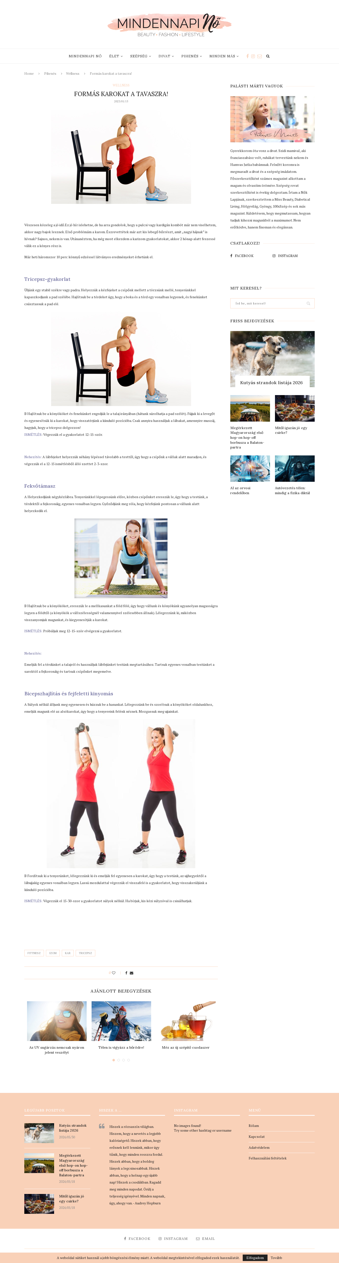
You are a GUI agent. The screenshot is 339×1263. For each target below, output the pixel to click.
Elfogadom (255, 1257)
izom (53, 953)
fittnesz (34, 953)
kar (67, 953)
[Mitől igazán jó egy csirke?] (295, 408)
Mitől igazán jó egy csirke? (291, 430)
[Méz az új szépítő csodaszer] (186, 1021)
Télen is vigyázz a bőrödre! (121, 1047)
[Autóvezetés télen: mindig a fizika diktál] (295, 468)
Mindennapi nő (85, 56)
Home (29, 74)
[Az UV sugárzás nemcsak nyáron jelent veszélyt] (57, 1021)
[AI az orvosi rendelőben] (250, 468)
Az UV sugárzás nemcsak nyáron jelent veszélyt (56, 1050)
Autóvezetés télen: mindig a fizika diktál (292, 490)
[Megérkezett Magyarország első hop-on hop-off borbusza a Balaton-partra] (250, 408)
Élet (114, 56)
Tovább (276, 1258)
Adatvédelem (259, 1147)
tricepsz (85, 953)
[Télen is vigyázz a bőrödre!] (121, 1021)
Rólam (254, 1125)
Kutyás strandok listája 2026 (271, 382)
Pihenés (190, 56)
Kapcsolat (257, 1136)
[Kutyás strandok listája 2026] (272, 359)
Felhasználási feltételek (268, 1158)
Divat (164, 56)
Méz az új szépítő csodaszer (186, 1047)
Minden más (222, 56)
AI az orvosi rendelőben (240, 490)
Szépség (139, 56)
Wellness (72, 74)
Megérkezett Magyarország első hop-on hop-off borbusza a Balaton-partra (247, 437)
